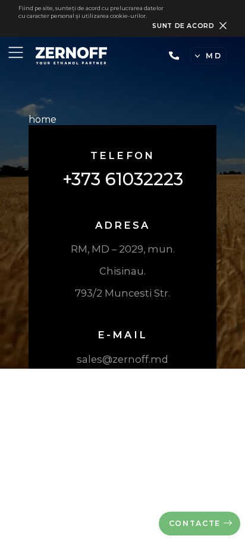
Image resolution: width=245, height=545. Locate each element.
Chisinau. (122, 271)
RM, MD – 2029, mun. (123, 249)
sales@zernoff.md (122, 359)
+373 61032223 (175, 55)
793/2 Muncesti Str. (122, 293)
